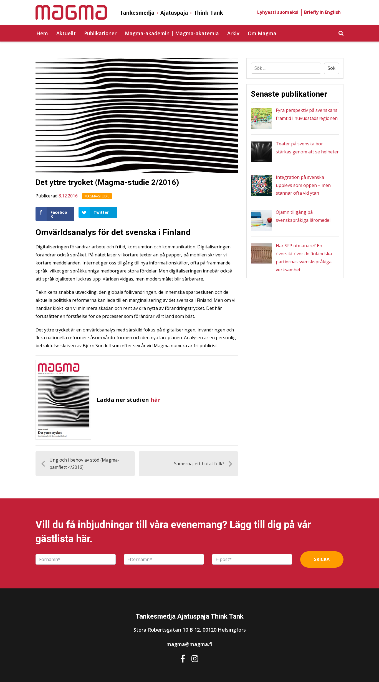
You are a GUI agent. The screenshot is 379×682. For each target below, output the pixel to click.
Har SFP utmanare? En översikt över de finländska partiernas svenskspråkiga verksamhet (304, 257)
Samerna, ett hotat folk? (199, 463)
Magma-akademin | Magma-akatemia (172, 33)
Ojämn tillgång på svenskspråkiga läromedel (303, 216)
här (155, 399)
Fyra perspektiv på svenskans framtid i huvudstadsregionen (307, 114)
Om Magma (262, 33)
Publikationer (100, 33)
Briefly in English (322, 12)
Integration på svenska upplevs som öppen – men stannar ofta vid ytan (303, 185)
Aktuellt (66, 33)
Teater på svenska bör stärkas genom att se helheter (307, 148)
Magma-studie (97, 196)
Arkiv (233, 33)
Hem (42, 33)
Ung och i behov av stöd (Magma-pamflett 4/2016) (84, 463)
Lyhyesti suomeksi (278, 12)
